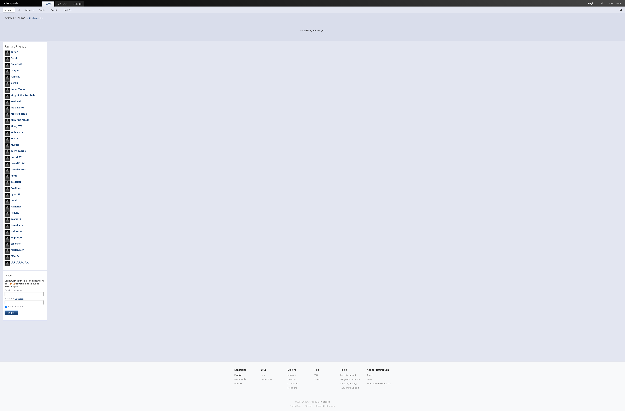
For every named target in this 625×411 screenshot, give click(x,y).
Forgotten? (19, 298)
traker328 (16, 231)
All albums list (36, 18)
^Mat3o (15, 256)
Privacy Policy (295, 406)
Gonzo (14, 82)
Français (238, 383)
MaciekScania (19, 113)
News (369, 379)
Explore (291, 369)
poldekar (16, 181)
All (19, 10)
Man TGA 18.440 (20, 119)
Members (292, 387)
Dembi (14, 58)
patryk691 (16, 157)
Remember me (15, 306)
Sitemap (308, 406)
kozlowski (16, 101)
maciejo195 (17, 107)
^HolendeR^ (17, 249)
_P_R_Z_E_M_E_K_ (20, 262)
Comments (292, 383)
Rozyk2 (15, 212)
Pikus (14, 175)
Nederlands (240, 379)
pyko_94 (15, 194)
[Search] (620, 9)
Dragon (15, 70)
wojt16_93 (16, 237)
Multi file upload (348, 375)
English (238, 375)
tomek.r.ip (17, 225)
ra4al (14, 200)
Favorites (55, 10)
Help (602, 3)
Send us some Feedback (379, 383)
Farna (48, 4)
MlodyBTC (16, 126)
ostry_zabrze (18, 150)
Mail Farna (69, 10)
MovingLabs (324, 401)
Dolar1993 (16, 64)
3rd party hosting (348, 383)
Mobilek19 (17, 132)
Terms (370, 375)
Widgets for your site (350, 379)
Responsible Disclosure (325, 406)
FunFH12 (15, 76)
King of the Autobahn (23, 95)
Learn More (615, 3)
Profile (42, 10)
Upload (77, 4)
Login (591, 3)
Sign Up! (62, 4)
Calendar (29, 10)
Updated (291, 375)
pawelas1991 (18, 169)
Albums (8, 10)
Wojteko (16, 243)
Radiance (16, 206)
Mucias (15, 138)
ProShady (16, 188)
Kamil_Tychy (18, 89)
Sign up (11, 283)
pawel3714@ (18, 163)
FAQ (316, 375)
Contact (317, 379)
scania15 (16, 218)
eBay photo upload (349, 387)
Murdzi (15, 144)
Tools (343, 369)
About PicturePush (378, 369)
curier (14, 51)
